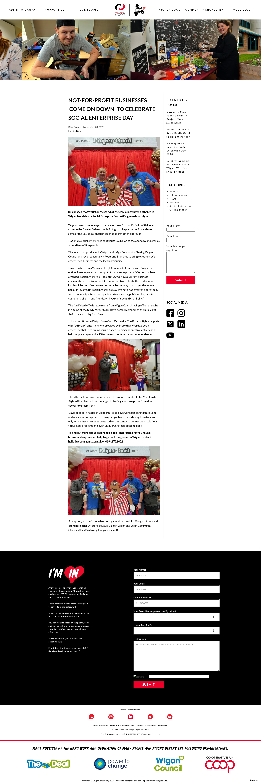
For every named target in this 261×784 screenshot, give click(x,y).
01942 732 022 (134, 734)
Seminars (175, 202)
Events (71, 130)
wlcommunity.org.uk (151, 734)
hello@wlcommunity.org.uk (114, 734)
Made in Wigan (19, 9)
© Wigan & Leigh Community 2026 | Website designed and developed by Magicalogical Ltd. (125, 780)
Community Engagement (205, 9)
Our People (89, 9)
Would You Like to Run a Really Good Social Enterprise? (178, 133)
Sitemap (254, 780)
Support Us (55, 9)
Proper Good (169, 9)
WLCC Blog (242, 9)
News (79, 130)
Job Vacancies (178, 195)
